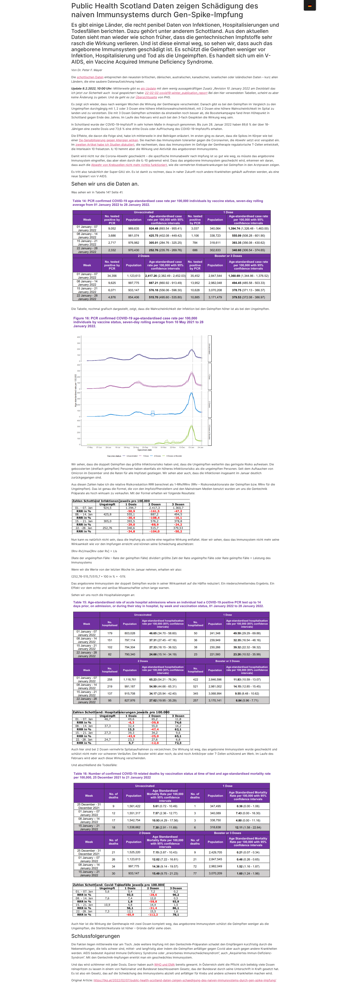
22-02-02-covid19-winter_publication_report (176, 93)
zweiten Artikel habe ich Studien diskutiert (105, 144)
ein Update (148, 88)
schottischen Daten (90, 77)
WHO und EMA (164, 964)
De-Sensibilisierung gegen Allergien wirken (108, 140)
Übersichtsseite (146, 97)
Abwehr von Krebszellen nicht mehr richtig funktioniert (129, 165)
